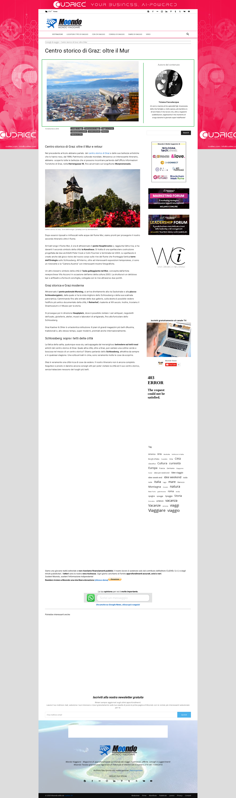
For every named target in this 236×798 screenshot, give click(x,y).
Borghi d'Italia (153, 459)
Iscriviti (184, 715)
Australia (167, 454)
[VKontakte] (184, 11)
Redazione (135, 795)
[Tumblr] (175, 11)
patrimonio (161, 491)
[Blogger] (148, 11)
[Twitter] (180, 11)
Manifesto (153, 795)
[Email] (99, 379)
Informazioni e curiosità (78, 131)
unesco (159, 501)
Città (178, 458)
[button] (187, 34)
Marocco (181, 482)
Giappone (179, 468)
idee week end (155, 477)
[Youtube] (189, 11)
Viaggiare (157, 510)
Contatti (188, 795)
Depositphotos (136, 770)
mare (172, 481)
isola (185, 477)
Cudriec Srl (68, 795)
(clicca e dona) (101, 580)
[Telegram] (112, 379)
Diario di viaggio (135, 34)
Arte (159, 454)
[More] (119, 379)
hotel (150, 473)
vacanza (171, 500)
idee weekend (172, 477)
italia (157, 481)
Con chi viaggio (98, 34)
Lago (164, 482)
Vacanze (154, 505)
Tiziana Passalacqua (169, 102)
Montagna (154, 486)
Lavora (171, 795)
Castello (164, 459)
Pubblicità (162, 795)
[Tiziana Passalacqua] (168, 83)
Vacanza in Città (76, 134)
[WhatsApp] (87, 379)
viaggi (174, 505)
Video (148, 34)
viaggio (173, 510)
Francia (162, 468)
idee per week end (161, 473)
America (151, 454)
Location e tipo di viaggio (77, 34)
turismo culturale (94, 131)
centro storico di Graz (99, 153)
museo (165, 487)
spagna (151, 496)
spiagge (160, 496)
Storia (178, 495)
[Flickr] (157, 11)
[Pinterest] (171, 11)
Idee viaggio (177, 472)
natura (175, 486)
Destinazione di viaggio (92, 128)
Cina (171, 459)
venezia (165, 506)
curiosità (175, 463)
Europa (152, 467)
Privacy (179, 795)
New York (152, 491)
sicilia (178, 491)
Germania (170, 468)
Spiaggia (168, 496)
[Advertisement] (140, 23)
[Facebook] (153, 11)
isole (150, 482)
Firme (144, 795)
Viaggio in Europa (107, 128)
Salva (80, 380)
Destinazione (57, 34)
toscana (151, 501)
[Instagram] (162, 11)
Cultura (162, 463)
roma (171, 491)
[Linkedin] (166, 11)
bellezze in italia (178, 454)
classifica (152, 463)
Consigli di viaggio (117, 34)
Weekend (105, 131)
